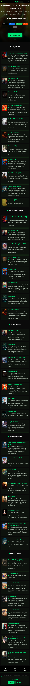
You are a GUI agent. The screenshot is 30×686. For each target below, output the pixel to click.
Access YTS (16, 35)
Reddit (25, 23)
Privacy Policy (15, 679)
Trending (19, 675)
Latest (15, 675)
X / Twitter (5, 23)
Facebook (12, 23)
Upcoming (24, 675)
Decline (19, 682)
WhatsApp (19, 23)
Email (15, 26)
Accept (11, 682)
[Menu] (28, 2)
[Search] (26, 1)
